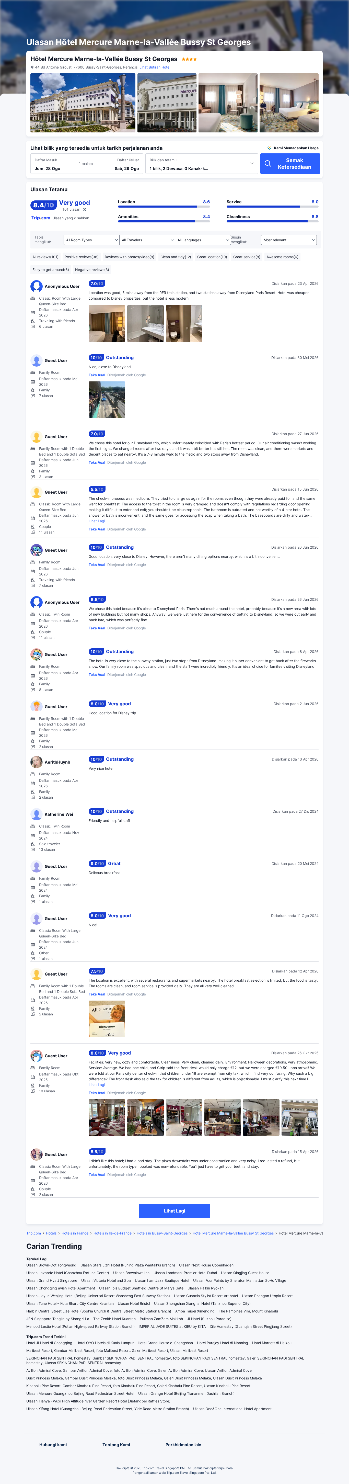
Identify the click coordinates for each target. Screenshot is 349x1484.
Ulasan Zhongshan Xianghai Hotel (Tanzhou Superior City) (202, 1303)
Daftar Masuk (46, 160)
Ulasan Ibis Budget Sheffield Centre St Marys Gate (141, 1288)
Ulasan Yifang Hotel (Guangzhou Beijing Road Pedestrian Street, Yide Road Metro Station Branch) (107, 1409)
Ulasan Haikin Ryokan (206, 1288)
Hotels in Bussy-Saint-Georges (162, 1233)
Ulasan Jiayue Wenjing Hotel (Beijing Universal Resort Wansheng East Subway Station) (98, 1296)
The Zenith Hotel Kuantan (114, 1319)
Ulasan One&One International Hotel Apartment (232, 1409)
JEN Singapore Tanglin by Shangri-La (57, 1319)
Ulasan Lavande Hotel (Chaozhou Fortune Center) (67, 1273)
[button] (303, 8)
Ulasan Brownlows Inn (131, 1273)
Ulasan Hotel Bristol (134, 1303)
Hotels (51, 1233)
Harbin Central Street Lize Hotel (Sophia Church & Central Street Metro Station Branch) (98, 1311)
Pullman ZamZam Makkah (161, 1319)
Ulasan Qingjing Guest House (245, 1273)
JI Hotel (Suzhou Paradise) (209, 1319)
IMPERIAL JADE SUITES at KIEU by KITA (172, 1326)
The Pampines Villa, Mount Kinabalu (248, 1311)
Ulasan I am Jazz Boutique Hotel (162, 1280)
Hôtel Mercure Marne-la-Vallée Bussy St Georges (233, 1233)
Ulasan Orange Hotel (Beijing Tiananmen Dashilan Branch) (186, 1393)
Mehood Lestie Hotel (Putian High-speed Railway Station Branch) (80, 1326)
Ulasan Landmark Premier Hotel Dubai (185, 1273)
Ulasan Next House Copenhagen (206, 1265)
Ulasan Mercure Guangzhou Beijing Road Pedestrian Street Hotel (80, 1393)
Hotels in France (75, 1233)
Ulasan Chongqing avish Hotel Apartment (60, 1288)
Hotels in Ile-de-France (113, 1233)
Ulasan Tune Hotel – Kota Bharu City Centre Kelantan (70, 1303)
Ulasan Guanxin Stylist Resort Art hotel (206, 1296)
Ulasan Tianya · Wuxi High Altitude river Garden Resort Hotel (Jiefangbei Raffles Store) (98, 1401)
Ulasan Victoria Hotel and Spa (106, 1280)
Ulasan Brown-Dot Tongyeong (51, 1265)
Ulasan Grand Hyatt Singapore (51, 1280)
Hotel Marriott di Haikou (272, 1343)
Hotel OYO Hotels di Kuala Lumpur (105, 1343)
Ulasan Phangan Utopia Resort (267, 1296)
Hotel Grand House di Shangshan (165, 1343)
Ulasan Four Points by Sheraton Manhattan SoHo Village (239, 1280)
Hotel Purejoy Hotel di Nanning (222, 1343)
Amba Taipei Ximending (195, 1311)
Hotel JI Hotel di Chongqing (49, 1343)
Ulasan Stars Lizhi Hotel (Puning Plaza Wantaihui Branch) (127, 1265)
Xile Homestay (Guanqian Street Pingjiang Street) (251, 1326)
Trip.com (33, 1233)
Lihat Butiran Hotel (154, 67)
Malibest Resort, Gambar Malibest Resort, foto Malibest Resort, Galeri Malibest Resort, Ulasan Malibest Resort (117, 1350)
